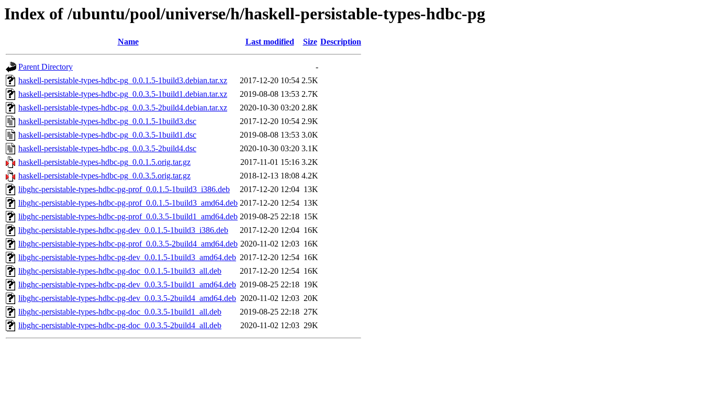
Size (310, 41)
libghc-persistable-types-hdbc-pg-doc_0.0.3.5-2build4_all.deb (119, 325)
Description (340, 41)
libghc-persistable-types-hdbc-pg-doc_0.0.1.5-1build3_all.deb (119, 270)
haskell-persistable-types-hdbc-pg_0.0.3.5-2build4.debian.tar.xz (122, 107)
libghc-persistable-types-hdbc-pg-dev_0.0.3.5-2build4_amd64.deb (127, 298)
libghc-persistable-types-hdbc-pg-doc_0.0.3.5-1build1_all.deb (119, 311)
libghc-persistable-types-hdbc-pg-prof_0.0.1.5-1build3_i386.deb (124, 189)
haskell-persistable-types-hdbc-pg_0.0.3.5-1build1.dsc (107, 134)
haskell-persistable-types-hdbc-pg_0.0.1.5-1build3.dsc (107, 121)
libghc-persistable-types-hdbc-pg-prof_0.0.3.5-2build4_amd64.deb (128, 243)
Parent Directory (45, 66)
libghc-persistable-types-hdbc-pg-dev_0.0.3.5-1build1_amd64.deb (127, 284)
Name (128, 41)
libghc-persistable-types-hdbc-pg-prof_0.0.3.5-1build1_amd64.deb (128, 216)
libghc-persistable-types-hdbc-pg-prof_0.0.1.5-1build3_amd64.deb (128, 202)
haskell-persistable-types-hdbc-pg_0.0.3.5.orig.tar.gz (104, 175)
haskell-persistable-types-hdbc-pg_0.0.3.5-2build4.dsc (107, 148)
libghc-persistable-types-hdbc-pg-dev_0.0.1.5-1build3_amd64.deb (127, 257)
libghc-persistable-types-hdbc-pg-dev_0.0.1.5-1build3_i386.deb (123, 230)
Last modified (269, 41)
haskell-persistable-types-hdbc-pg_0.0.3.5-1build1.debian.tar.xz (122, 94)
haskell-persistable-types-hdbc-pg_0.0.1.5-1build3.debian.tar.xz (122, 80)
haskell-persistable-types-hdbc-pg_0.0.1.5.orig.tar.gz (104, 162)
